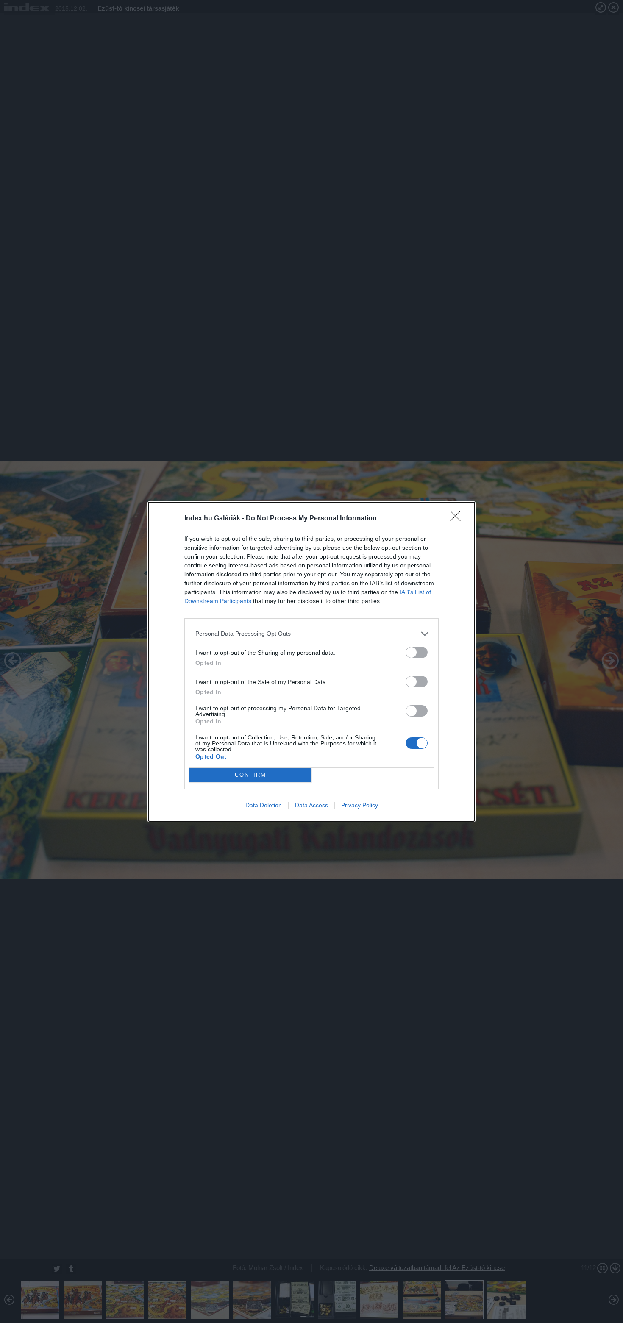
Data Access (311, 805)
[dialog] (311, 661)
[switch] (417, 652)
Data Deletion (263, 805)
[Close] (458, 519)
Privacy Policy (359, 805)
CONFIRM (250, 775)
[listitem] (311, 633)
